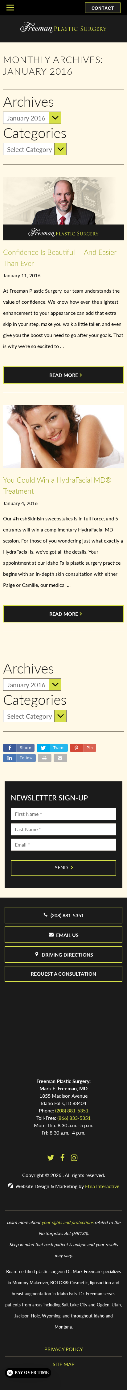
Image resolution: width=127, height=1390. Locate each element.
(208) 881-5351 (71, 1110)
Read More (63, 374)
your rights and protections (67, 1222)
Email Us (67, 934)
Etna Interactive (102, 1186)
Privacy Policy (63, 1348)
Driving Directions (67, 954)
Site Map (64, 1364)
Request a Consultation (63, 973)
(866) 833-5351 (74, 1117)
